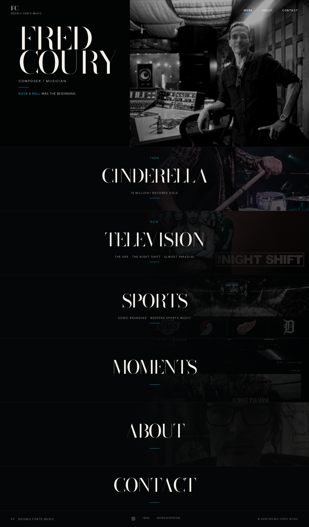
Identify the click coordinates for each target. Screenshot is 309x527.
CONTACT (290, 10)
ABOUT (267, 10)
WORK (248, 10)
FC (26, 9)
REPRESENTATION (168, 518)
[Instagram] (133, 519)
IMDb (146, 518)
